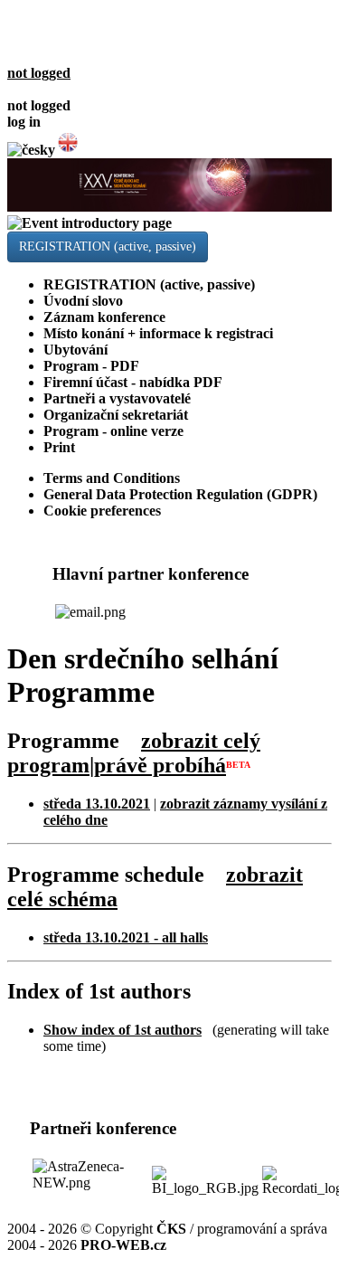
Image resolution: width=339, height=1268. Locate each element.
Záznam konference (104, 317)
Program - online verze (113, 431)
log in (24, 121)
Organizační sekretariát (115, 414)
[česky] (31, 149)
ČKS (171, 1228)
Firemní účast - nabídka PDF (132, 382)
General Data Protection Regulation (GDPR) (180, 494)
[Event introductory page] (169, 215)
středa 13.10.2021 (96, 803)
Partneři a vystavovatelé (117, 398)
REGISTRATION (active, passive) (107, 246)
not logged (39, 72)
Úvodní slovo (83, 300)
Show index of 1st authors (122, 1029)
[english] (67, 149)
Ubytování (75, 349)
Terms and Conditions (111, 478)
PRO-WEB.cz (123, 1245)
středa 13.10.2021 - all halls (125, 937)
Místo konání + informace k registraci (158, 333)
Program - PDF (91, 366)
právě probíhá (160, 765)
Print (59, 447)
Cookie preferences (102, 510)
